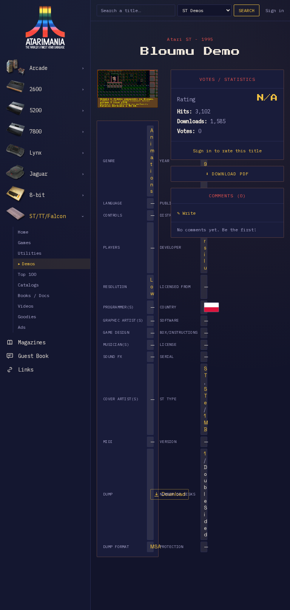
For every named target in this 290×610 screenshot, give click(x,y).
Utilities (30, 253)
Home (23, 232)
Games (24, 242)
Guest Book (33, 356)
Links (25, 369)
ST (205, 372)
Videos (26, 306)
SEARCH (247, 10)
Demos (26, 263)
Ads (22, 327)
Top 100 (27, 274)
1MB (206, 423)
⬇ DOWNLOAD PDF (227, 173)
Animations (152, 161)
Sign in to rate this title (227, 150)
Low (152, 287)
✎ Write (186, 213)
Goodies (27, 316)
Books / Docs (33, 295)
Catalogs (28, 285)
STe (205, 396)
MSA (155, 546)
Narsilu (205, 247)
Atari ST (179, 39)
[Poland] (211, 307)
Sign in (274, 10)
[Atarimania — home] (45, 27)
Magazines (31, 342)
